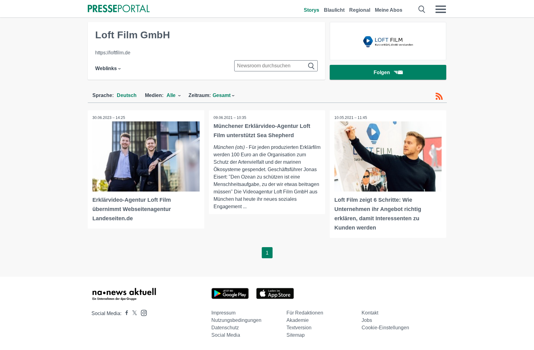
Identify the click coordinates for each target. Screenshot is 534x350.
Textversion (299, 327)
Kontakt (370, 312)
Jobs (367, 320)
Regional (359, 10)
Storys (311, 10)
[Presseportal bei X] (132, 313)
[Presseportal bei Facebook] (124, 313)
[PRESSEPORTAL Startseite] (119, 9)
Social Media (225, 335)
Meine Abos (388, 10)
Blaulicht (334, 10)
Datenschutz (225, 327)
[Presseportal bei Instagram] (142, 312)
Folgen (382, 72)
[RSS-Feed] (439, 96)
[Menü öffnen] (440, 9)
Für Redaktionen (304, 312)
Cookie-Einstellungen (385, 327)
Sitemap (295, 335)
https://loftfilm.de (112, 52)
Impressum (223, 312)
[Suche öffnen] (422, 9)
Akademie (297, 320)
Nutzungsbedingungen (236, 320)
